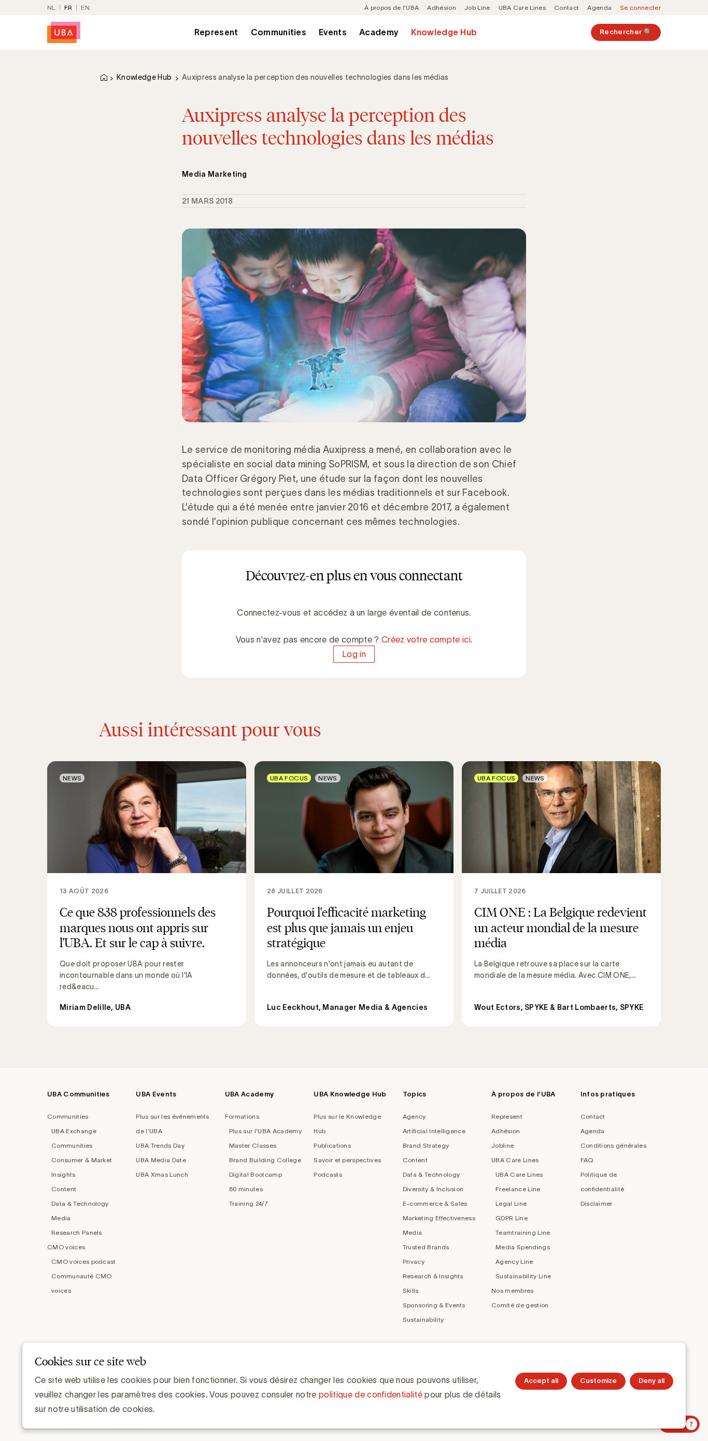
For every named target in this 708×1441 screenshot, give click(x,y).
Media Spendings (522, 1247)
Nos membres (512, 1290)
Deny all (651, 1381)
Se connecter (640, 7)
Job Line (477, 7)
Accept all (541, 1381)
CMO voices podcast (83, 1261)
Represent (216, 32)
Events (333, 32)
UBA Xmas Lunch (162, 1174)
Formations (242, 1116)
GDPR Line (511, 1218)
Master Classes (252, 1145)
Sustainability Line (523, 1276)
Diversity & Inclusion (433, 1189)
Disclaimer (596, 1203)
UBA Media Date (161, 1160)
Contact (566, 7)
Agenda (599, 7)
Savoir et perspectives (347, 1160)
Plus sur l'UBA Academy (265, 1131)
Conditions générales (613, 1145)
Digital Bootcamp (255, 1174)
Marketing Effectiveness (439, 1218)
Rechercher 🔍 (626, 32)
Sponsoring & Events (434, 1305)
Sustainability (423, 1319)
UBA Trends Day (160, 1145)
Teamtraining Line (522, 1232)
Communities (279, 32)
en (85, 7)
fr (68, 7)
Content (63, 1189)
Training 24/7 (248, 1203)
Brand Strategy (426, 1145)
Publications (332, 1145)
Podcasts (328, 1174)
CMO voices (66, 1247)
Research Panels (76, 1232)
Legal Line (511, 1203)
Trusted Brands (426, 1247)
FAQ (586, 1160)
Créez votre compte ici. (426, 639)
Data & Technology (79, 1203)
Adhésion (441, 7)
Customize (598, 1381)
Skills (411, 1290)
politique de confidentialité (370, 1394)
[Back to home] (63, 32)
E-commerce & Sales (435, 1203)
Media (61, 1218)
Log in (354, 654)
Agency (414, 1116)
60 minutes (246, 1189)
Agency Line (514, 1261)
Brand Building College (265, 1160)
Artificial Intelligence (434, 1131)
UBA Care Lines (522, 7)
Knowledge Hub (444, 32)
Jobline (502, 1145)
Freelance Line (517, 1189)
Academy (379, 32)
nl (51, 7)
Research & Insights (433, 1276)
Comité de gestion (519, 1305)
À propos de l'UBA (391, 7)
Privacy (413, 1261)
